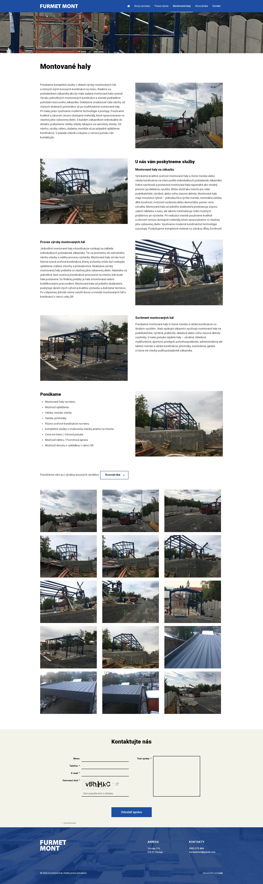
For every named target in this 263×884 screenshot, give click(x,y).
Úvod (129, 6)
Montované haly (182, 6)
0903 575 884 (196, 848)
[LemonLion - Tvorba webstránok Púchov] (218, 873)
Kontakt (216, 6)
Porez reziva (161, 6)
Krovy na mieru (142, 6)
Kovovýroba (201, 6)
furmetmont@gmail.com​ (202, 852)
